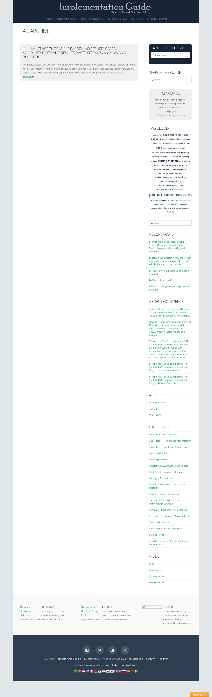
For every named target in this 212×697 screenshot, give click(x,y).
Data (159, 148)
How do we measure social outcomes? (168, 322)
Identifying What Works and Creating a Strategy (168, 486)
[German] (96, 671)
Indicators (182, 165)
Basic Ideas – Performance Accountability (170, 440)
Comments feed (157, 576)
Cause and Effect (168, 139)
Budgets (156, 138)
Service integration (159, 208)
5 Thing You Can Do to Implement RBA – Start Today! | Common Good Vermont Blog (169, 344)
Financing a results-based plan (164, 157)
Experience (171, 152)
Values (170, 212)
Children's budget (182, 139)
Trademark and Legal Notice (124, 665)
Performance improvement (170, 181)
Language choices (161, 169)
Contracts (154, 143)
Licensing (151, 19)
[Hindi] (104, 671)
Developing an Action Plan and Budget (168, 466)
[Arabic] (75, 671)
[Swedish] (136, 671)
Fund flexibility (183, 157)
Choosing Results (158, 453)
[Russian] (124, 671)
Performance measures (170, 194)
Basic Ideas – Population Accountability (169, 447)
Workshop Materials (117, 19)
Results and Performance (177, 204)
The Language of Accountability (175, 315)
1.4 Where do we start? (160, 280)
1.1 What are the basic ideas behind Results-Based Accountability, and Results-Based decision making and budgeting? (74, 53)
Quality (156, 204)
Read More (28, 76)
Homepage (49, 659)
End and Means (158, 153)
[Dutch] (84, 671)
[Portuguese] (120, 671)
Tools (83, 19)
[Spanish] (128, 671)
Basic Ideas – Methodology (163, 434)
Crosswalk (179, 143)
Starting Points (156, 534)
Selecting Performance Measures (166, 528)
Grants (157, 165)
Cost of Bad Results (166, 143)
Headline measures (169, 165)
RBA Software (137, 19)
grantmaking (184, 161)
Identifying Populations (160, 478)
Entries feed (155, 570)
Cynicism (186, 143)
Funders (154, 161)
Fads (179, 153)
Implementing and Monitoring (164, 494)
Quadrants (185, 200)
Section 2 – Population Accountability (168, 510)
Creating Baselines (158, 459)
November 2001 (157, 402)
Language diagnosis (179, 169)
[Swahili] (132, 671)
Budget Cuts (182, 135)
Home (49, 19)
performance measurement (170, 189)
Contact (163, 19)
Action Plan (157, 135)
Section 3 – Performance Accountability (169, 516)
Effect (165, 148)
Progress (163, 200)
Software (151, 659)
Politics (154, 200)
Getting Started (168, 160)
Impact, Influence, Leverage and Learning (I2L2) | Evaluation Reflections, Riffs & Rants (169, 312)
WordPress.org (157, 582)
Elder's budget (179, 148)
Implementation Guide (66, 19)
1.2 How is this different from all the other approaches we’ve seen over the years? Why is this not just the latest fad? (170, 261)
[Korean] (112, 671)
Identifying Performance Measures (166, 472)
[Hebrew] (100, 671)
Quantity (163, 204)
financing (185, 153)
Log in (152, 563)
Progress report (174, 200)
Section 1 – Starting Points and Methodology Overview (164, 502)
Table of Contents (167, 383)
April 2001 (154, 409)
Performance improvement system (170, 185)
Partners (178, 173)
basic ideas (169, 134)
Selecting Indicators (159, 522)
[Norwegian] (116, 671)
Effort (170, 148)
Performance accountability (170, 177)
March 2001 (155, 415)
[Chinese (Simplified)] (79, 671)
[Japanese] (108, 671)
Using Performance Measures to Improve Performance (169, 543)
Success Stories (96, 19)
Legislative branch (166, 173)
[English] (88, 671)
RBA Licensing (136, 659)
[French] (92, 671)
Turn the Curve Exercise (178, 208)
